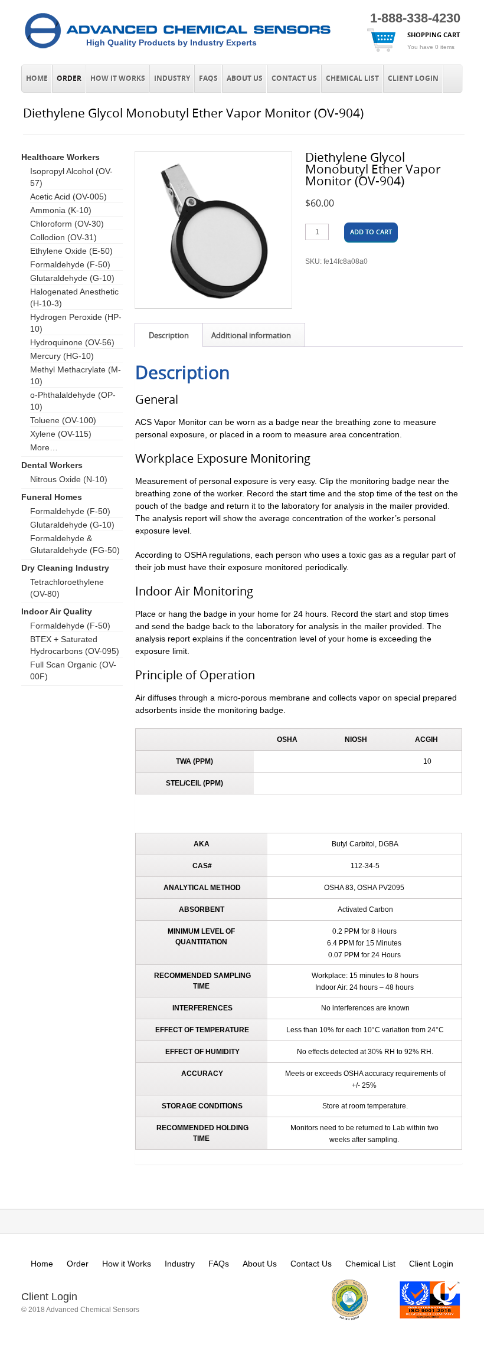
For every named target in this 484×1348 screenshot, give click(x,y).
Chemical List (352, 78)
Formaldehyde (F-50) (70, 264)
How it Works (117, 78)
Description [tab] (169, 335)
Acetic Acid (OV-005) (68, 196)
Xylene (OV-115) (60, 434)
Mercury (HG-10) (62, 356)
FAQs (208, 78)
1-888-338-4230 (415, 18)
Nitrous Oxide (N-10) (68, 479)
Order (69, 78)
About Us (245, 78)
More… (44, 447)
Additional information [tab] (251, 335)
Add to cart (371, 231)
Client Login (413, 78)
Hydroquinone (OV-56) (72, 342)
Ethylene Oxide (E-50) (71, 251)
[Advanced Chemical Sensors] (177, 49)
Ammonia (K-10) (60, 210)
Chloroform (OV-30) (67, 223)
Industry (172, 78)
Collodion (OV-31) (63, 237)
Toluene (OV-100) (63, 420)
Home (37, 78)
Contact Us (294, 78)
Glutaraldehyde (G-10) (72, 278)
